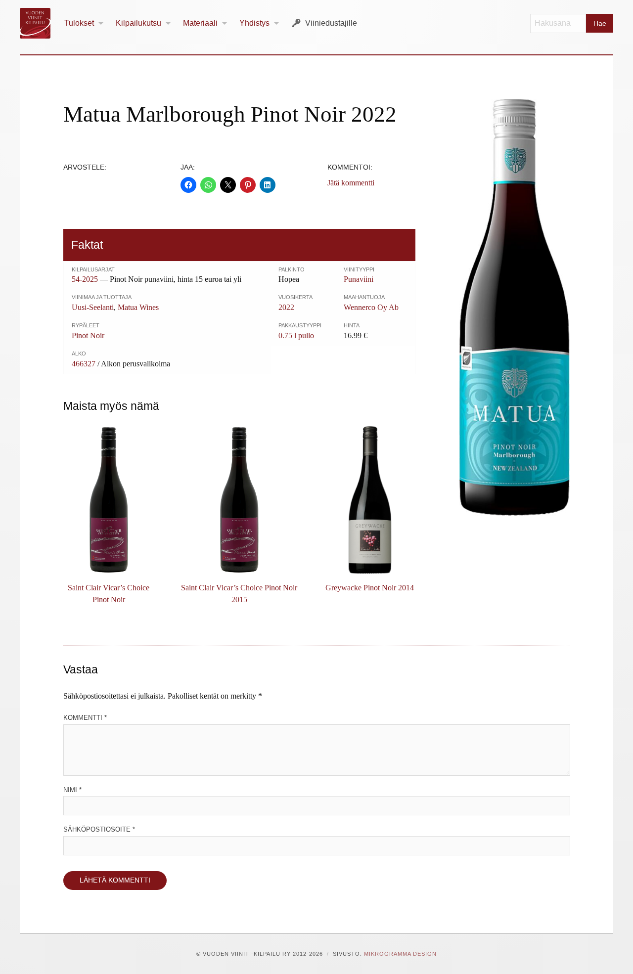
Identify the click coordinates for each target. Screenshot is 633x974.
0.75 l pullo (296, 335)
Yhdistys (254, 23)
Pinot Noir (88, 335)
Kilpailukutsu (138, 23)
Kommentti (85, 717)
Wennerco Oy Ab (371, 307)
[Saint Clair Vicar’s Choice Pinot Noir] (108, 500)
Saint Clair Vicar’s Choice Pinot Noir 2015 (239, 593)
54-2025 (85, 279)
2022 (286, 307)
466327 (83, 363)
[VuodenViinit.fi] (39, 23)
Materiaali (200, 23)
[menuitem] (84, 23)
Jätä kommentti (350, 182)
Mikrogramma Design (400, 954)
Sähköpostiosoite (99, 829)
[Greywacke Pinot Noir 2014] (369, 500)
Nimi (72, 790)
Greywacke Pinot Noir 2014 (369, 587)
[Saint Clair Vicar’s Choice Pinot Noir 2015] (239, 500)
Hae (599, 23)
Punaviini (358, 279)
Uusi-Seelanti (93, 307)
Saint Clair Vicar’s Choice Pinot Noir (108, 593)
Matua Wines (138, 307)
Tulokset (79, 23)
